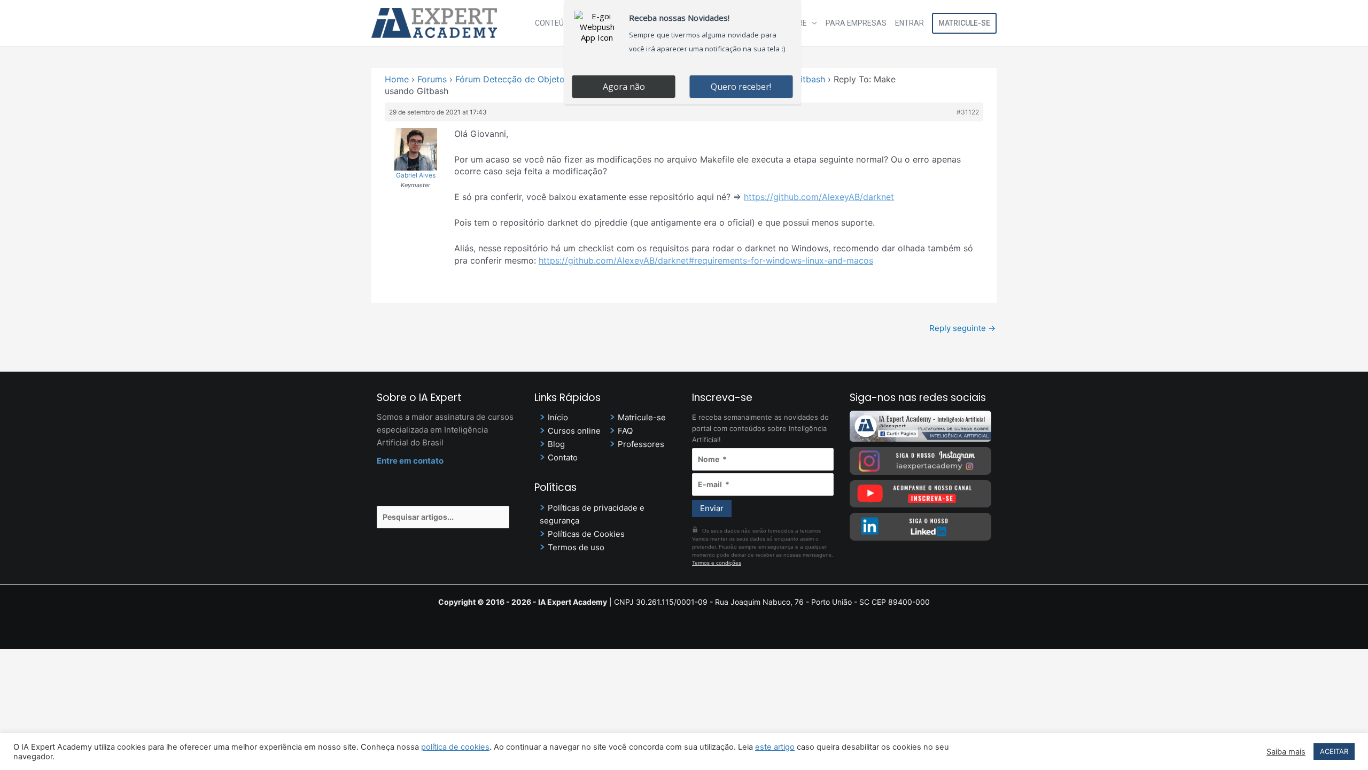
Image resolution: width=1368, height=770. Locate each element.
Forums (432, 79)
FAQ (625, 431)
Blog (556, 444)
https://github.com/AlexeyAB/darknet (819, 196)
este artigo (775, 747)
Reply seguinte (962, 328)
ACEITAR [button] (1334, 751)
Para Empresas (856, 23)
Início (558, 417)
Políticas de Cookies (586, 534)
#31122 (968, 112)
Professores (641, 444)
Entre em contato (410, 461)
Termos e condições (716, 563)
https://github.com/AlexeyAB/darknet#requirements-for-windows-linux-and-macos (706, 260)
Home (397, 79)
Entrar (909, 23)
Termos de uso (576, 547)
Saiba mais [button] (1285, 752)
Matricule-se (964, 23)
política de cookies (455, 747)
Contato (563, 457)
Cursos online (574, 431)
